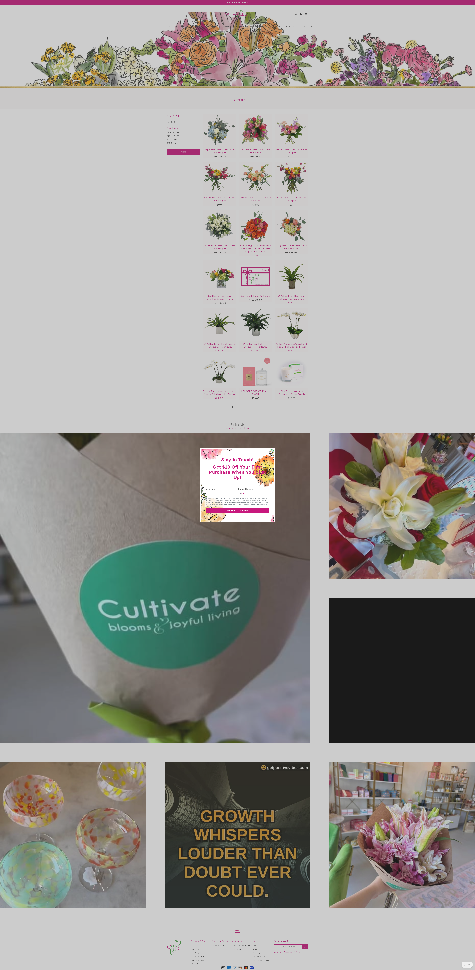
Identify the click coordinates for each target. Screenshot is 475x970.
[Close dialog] (272, 450)
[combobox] (241, 493)
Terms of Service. (211, 506)
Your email (211, 489)
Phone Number (245, 489)
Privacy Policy (260, 504)
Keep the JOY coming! (237, 510)
